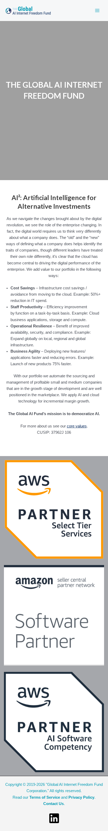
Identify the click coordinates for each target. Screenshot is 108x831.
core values (77, 426)
